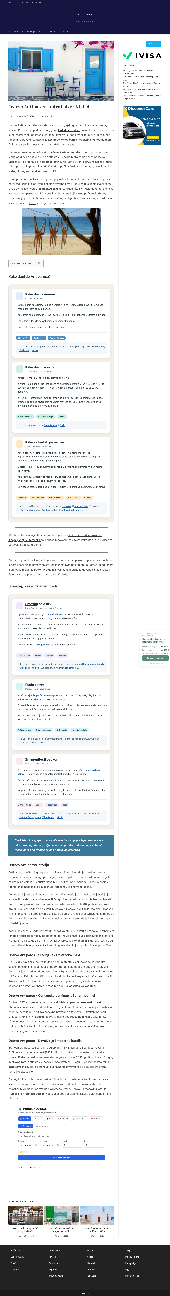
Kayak (35, 350)
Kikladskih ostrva (69, 130)
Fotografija (130, 1263)
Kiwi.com (24, 350)
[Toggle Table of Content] (38, 263)
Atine (57, 315)
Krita (43, 945)
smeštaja (74, 849)
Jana (53, 116)
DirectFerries (50, 425)
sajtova (60, 327)
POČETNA (15, 1250)
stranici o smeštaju (68, 667)
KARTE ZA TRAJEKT (14, 2)
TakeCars (91, 1275)
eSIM (40, 2)
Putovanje (85, 14)
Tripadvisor (51, 805)
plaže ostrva (43, 695)
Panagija (76, 476)
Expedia (49, 655)
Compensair (55, 1250)
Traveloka (92, 1269)
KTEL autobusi (55, 498)
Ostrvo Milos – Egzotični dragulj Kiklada (25, 1230)
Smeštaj (31, 604)
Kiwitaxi (88, 497)
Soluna (65, 315)
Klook (64, 805)
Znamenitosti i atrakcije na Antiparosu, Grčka (61, 1230)
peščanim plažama (47, 152)
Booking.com (24, 655)
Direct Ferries (132, 1275)
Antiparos (21, 116)
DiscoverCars (37, 497)
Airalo (90, 1256)
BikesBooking (132, 1256)
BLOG (13, 1263)
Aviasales (99, 346)
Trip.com (62, 655)
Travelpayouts (56, 1275)
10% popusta (43, 644)
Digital (128, 1269)
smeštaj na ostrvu (57, 614)
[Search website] (159, 32)
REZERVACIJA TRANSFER (29, 2)
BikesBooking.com (73, 510)
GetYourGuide (24, 805)
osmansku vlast (91, 1002)
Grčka (32, 116)
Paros (32, 203)
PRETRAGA (154, 44)
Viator (38, 805)
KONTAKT (15, 1269)
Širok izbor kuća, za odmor (42, 840)
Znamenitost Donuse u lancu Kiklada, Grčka (97, 1230)
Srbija (128, 1250)
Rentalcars (54, 1263)
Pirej (47, 384)
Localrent (22, 497)
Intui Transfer (73, 497)
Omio (62, 425)
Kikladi (41, 116)
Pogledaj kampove (154, 658)
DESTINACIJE (17, 1256)
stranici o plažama (38, 742)
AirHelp (53, 1256)
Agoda (38, 655)
